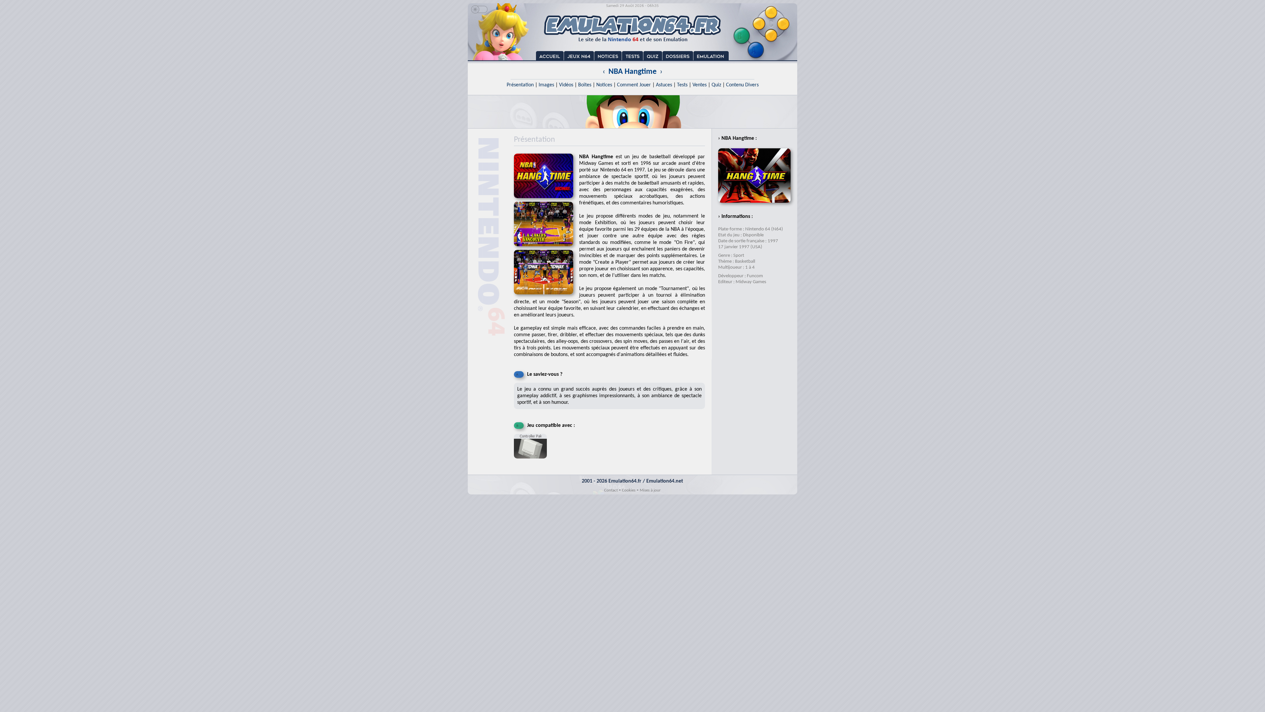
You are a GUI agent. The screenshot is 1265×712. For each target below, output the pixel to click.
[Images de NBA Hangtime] (546, 248)
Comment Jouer (634, 85)
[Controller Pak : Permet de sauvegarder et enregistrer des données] (532, 461)
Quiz (716, 85)
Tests (682, 85)
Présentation (520, 85)
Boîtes (584, 85)
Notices (604, 85)
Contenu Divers (742, 85)
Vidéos (566, 85)
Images (546, 85)
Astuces (664, 85)
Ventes (699, 85)
